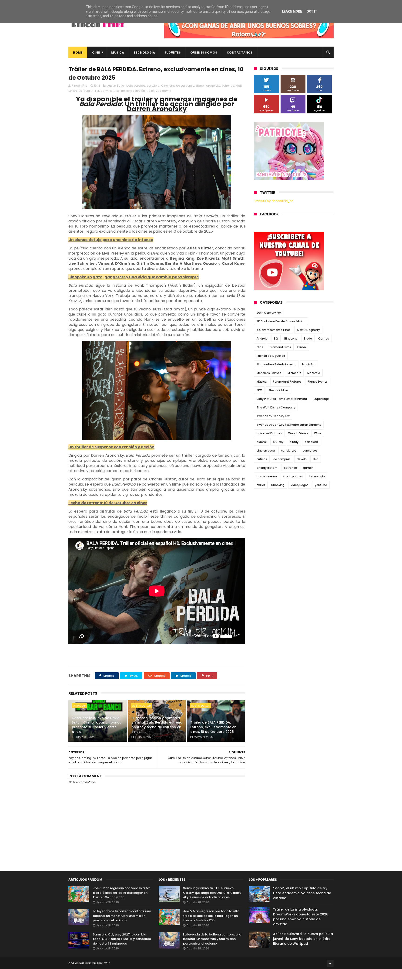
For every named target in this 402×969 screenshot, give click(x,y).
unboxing (278, 485)
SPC (259, 390)
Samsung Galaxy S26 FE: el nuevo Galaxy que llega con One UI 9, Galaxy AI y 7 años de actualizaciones (212, 892)
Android (262, 338)
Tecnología (144, 52)
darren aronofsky (208, 86)
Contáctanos (240, 52)
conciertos (288, 450)
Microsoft (294, 373)
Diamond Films (280, 347)
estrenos (228, 86)
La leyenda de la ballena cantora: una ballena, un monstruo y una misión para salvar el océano (122, 915)
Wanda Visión (298, 433)
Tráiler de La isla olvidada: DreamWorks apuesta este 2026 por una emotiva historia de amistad (300, 916)
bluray (294, 442)
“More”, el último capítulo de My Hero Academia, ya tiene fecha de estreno (302, 893)
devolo (302, 459)
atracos (79, 705)
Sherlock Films (278, 390)
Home (78, 52)
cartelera (153, 86)
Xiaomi (262, 442)
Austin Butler (116, 86)
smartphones (293, 476)
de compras (282, 459)
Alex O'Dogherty (308, 330)
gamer (308, 468)
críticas (262, 459)
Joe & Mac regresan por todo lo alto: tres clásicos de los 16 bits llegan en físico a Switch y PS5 (121, 892)
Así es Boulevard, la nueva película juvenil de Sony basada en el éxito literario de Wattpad (303, 939)
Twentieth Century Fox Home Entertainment (289, 425)
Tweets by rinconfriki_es (273, 201)
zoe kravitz (163, 91)
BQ (276, 338)
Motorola (313, 373)
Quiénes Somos (203, 52)
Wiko (317, 433)
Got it (312, 11)
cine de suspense (181, 86)
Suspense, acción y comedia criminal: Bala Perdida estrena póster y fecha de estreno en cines (156, 725)
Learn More (292, 11)
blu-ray (278, 442)
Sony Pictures (110, 91)
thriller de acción (133, 91)
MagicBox (309, 364)
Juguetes (172, 52)
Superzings (321, 399)
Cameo (323, 338)
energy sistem (267, 468)
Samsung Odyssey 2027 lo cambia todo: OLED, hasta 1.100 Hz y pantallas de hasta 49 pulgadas (122, 939)
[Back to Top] (330, 963)
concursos (310, 450)
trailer (261, 485)
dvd (315, 459)
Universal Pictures (269, 433)
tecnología (317, 476)
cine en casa (266, 450)
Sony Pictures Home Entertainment (282, 399)
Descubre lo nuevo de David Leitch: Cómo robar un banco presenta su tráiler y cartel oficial (97, 725)
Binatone (291, 338)
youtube (321, 485)
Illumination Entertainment (276, 364)
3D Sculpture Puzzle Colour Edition (281, 321)
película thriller (88, 91)
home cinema (267, 476)
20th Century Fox (269, 313)
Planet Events (318, 382)
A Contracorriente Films (274, 330)
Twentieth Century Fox (273, 416)
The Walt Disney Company (276, 407)
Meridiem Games (269, 373)
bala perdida (135, 86)
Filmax (301, 347)
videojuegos (299, 485)
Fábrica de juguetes (271, 356)
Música (117, 52)
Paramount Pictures (287, 382)
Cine (96, 52)
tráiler (150, 91)
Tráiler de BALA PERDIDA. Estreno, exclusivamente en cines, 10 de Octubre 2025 (213, 727)
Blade (308, 338)
